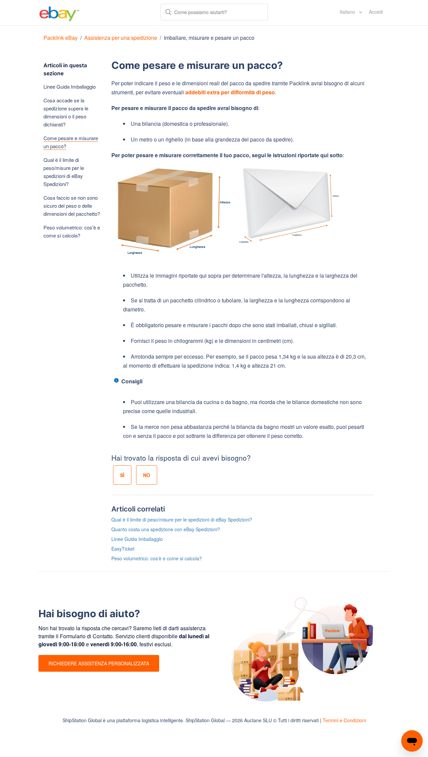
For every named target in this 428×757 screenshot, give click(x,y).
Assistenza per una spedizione (120, 37)
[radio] (122, 475)
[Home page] (59, 12)
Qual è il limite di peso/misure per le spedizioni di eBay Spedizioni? (63, 171)
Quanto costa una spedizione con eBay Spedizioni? (165, 529)
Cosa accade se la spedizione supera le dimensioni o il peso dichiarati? (65, 112)
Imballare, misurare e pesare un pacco (209, 37)
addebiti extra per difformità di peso (230, 92)
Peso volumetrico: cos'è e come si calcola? (71, 231)
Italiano (348, 11)
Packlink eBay (60, 37)
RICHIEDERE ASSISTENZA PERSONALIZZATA (98, 663)
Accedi (376, 11)
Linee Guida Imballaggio (69, 86)
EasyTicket (122, 548)
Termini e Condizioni (344, 720)
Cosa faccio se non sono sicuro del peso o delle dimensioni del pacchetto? (71, 205)
